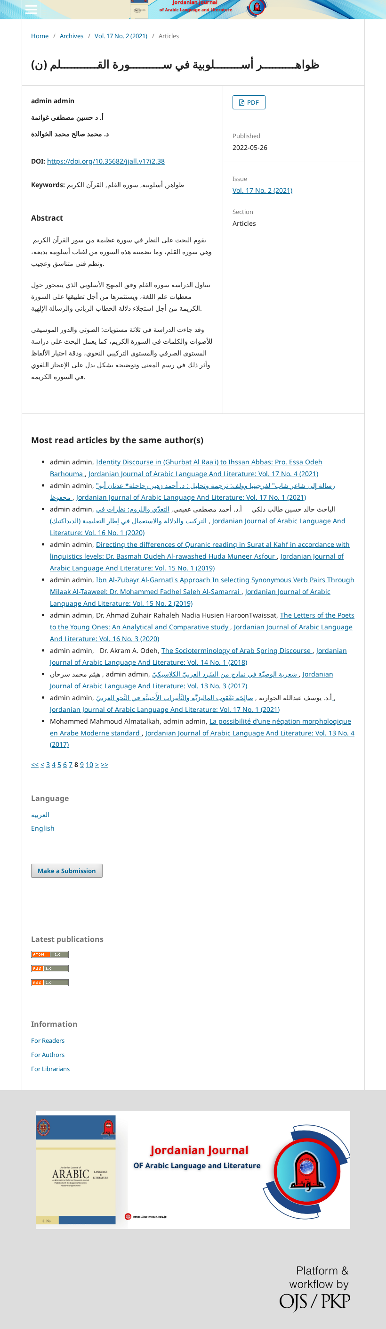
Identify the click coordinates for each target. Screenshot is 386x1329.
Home (39, 36)
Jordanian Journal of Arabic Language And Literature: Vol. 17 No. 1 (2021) (191, 497)
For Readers (47, 1040)
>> (104, 764)
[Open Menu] (31, 9)
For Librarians (50, 1069)
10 (89, 764)
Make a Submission (67, 871)
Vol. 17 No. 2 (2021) (121, 36)
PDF (252, 102)
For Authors (47, 1054)
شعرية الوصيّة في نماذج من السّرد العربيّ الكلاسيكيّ (225, 673)
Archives (71, 36)
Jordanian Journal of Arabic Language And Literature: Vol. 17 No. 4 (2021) (203, 473)
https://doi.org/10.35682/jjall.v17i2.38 (106, 161)
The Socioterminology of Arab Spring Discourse (237, 650)
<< (35, 764)
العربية (40, 814)
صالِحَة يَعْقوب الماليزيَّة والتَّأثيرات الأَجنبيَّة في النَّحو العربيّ (215, 697)
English (43, 828)
